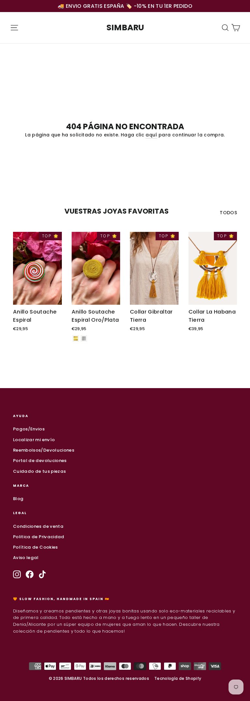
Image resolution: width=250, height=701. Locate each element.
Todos (228, 212)
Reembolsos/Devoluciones (43, 450)
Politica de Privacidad (38, 537)
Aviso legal (26, 557)
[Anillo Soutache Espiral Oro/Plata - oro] (75, 338)
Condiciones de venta (38, 526)
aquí (151, 135)
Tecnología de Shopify (177, 678)
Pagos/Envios (29, 429)
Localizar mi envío (34, 440)
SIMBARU (125, 27)
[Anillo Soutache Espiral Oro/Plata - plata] (84, 338)
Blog (18, 499)
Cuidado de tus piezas (39, 471)
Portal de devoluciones (40, 460)
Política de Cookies (35, 547)
